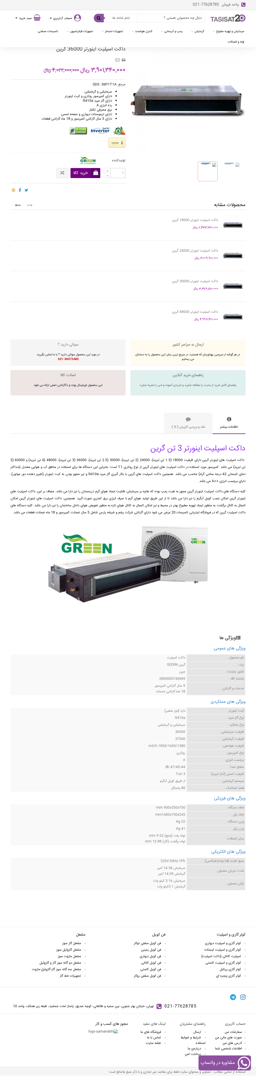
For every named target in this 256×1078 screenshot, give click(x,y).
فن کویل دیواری (151, 956)
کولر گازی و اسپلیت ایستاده (223, 950)
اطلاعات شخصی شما (228, 1048)
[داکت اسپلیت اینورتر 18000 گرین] (233, 225)
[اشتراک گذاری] (20, 189)
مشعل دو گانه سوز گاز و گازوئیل (61, 963)
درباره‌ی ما (195, 1048)
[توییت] (26, 189)
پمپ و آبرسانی (173, 31)
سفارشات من (233, 1032)
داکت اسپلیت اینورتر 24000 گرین (195, 251)
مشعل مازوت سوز (70, 956)
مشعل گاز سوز (72, 943)
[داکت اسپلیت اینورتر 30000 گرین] (233, 286)
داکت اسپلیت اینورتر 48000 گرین (195, 312)
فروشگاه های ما (151, 1032)
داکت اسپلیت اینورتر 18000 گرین (195, 220)
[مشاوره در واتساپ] (244, 1063)
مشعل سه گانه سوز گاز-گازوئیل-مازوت (57, 969)
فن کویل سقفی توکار (148, 943)
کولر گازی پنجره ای (229, 976)
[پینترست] (13, 189)
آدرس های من (232, 1043)
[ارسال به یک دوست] (118, 58)
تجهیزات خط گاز (71, 976)
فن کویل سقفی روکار (148, 976)
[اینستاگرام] (243, 997)
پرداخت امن (193, 1054)
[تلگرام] (233, 997)
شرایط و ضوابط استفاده (193, 1040)
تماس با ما (154, 1037)
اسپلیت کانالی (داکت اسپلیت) (221, 956)
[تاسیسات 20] (228, 18)
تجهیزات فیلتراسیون (81, 31)
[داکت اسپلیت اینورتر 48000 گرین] (233, 317)
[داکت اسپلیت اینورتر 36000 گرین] (208, 171)
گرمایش (199, 31)
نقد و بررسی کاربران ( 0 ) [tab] (188, 427)
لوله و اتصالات (236, 41)
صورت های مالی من (228, 1037)
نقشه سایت (154, 1043)
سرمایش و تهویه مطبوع (230, 31)
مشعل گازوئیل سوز (69, 950)
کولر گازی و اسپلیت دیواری (223, 943)
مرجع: (122, 84)
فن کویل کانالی (151, 963)
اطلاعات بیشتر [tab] (229, 427)
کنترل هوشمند (143, 31)
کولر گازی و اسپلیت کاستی (224, 963)
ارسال (198, 1032)
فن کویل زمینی (151, 950)
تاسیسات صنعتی (48, 31)
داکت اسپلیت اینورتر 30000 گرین (195, 281)
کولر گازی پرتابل (231, 969)
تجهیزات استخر (114, 31)
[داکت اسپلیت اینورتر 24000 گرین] (233, 255)
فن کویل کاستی (151, 969)
